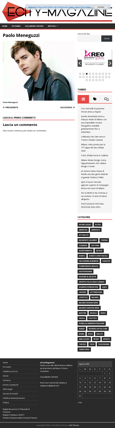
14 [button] (90, 77)
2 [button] (83, 74)
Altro (98, 224)
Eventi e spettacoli (98, 256)
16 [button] (96, 77)
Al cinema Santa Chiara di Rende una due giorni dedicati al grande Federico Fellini (94, 174)
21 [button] (87, 80)
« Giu (80, 402)
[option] (95, 58)
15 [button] (93, 77)
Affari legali (85, 224)
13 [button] (87, 77)
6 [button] (96, 74)
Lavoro (82, 292)
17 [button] (100, 77)
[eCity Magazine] (57, 21)
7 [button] (100, 74)
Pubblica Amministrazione (91, 323)
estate (99, 250)
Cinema (104, 240)
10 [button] (109, 74)
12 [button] (83, 77)
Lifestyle (83, 297)
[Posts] (83, 99)
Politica (93, 318)
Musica (93, 313)
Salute (99, 334)
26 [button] (103, 80)
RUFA (90, 334)
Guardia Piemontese (88, 287)
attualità (83, 235)
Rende (82, 329)
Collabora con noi (34, 26)
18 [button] (103, 77)
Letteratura (96, 292)
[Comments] (106, 99)
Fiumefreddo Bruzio (88, 266)
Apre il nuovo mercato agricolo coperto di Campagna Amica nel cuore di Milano (95, 185)
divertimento (85, 250)
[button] (80, 63)
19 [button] (106, 77)
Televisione (103, 344)
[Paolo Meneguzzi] (39, 99)
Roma (81, 334)
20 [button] (109, 77)
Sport (96, 339)
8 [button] (103, 74)
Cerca (106, 38)
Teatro (82, 344)
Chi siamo (16, 26)
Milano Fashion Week (89, 308)
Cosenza (83, 245)
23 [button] (93, 80)
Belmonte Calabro (88, 240)
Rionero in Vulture (98, 329)
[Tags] (95, 99)
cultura (95, 245)
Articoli (52, 26)
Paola (82, 318)
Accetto (101, 7)
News (103, 313)
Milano (95, 297)
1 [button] (80, 74)
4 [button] (90, 74)
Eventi (82, 256)
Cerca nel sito (84, 33)
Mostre (82, 313)
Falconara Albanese (88, 261)
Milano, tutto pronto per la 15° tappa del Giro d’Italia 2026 (93, 147)
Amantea (83, 230)
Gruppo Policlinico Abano (91, 282)
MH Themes (74, 425)
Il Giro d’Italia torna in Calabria (94, 155)
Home (4, 26)
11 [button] (80, 77)
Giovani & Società (87, 276)
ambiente (95, 230)
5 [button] (93, 74)
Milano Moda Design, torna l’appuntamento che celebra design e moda (93, 163)
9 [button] (106, 74)
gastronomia (85, 271)
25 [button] (100, 80)
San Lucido (84, 339)
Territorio (84, 349)
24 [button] (96, 80)
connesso (18, 130)
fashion (106, 261)
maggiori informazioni (82, 7)
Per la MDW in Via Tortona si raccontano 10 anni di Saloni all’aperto (94, 196)
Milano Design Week (88, 303)
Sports (106, 339)
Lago (104, 287)
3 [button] (87, 74)
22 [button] (90, 80)
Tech (92, 344)
